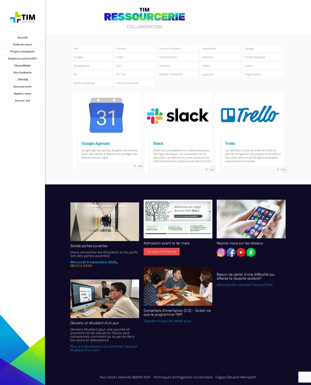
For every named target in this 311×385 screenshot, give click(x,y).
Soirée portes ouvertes (88, 246)
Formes (121, 48)
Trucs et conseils (170, 48)
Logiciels (208, 74)
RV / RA (121, 74)
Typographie (81, 65)
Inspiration (209, 48)
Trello (230, 143)
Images (78, 57)
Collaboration (168, 57)
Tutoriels (207, 57)
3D (75, 74)
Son (118, 65)
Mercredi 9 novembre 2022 (93, 262)
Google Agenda (96, 143)
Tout (76, 48)
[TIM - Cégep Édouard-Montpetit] (22, 17)
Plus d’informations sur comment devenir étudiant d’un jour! (104, 348)
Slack (158, 143)
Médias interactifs (171, 74)
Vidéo (248, 65)
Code (119, 57)
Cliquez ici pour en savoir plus (167, 321)
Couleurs (165, 65)
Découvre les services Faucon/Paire (245, 285)
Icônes (206, 65)
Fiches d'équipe (255, 57)
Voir (140, 166)
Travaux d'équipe (84, 83)
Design (249, 48)
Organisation (253, 74)
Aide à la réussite (127, 83)
